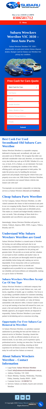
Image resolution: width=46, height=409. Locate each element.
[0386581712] (41, 404)
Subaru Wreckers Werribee (26, 368)
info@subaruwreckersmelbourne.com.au (27, 370)
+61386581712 (26, 381)
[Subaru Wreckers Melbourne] (23, 6)
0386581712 (23, 18)
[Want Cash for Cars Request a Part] (23, 87)
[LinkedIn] (22, 397)
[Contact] (28, 397)
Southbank (36, 191)
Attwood (26, 191)
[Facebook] (17, 397)
